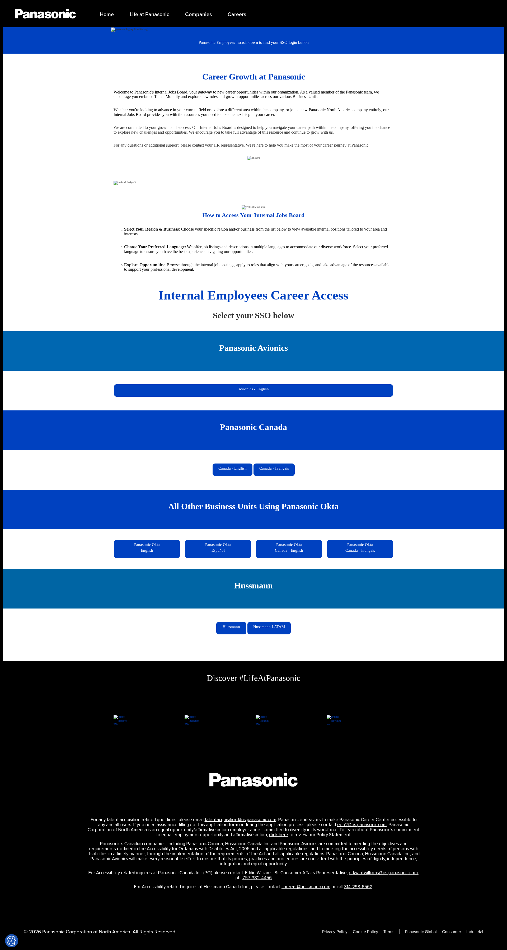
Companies (198, 14)
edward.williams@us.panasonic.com (383, 873)
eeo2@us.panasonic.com (362, 824)
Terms (388, 931)
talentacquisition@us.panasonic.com (240, 819)
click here (278, 834)
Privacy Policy (335, 931)
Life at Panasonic (149, 14)
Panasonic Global (421, 931)
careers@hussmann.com (305, 887)
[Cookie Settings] (11, 940)
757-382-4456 (257, 878)
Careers (237, 14)
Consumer (451, 931)
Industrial (474, 931)
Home (107, 14)
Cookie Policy (365, 931)
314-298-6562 (358, 887)
